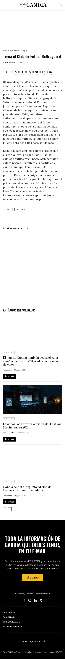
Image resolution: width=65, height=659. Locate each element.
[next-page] (10, 509)
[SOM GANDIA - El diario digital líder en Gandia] (33, 5)
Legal (31, 641)
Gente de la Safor (12, 622)
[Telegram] (36, 72)
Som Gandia (9, 612)
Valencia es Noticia (13, 626)
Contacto (29, 594)
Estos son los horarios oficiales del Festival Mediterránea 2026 (32, 426)
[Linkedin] (50, 72)
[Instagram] (29, 600)
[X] (29, 72)
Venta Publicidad (42, 594)
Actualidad (8, 352)
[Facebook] (23, 72)
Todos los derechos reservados (29, 652)
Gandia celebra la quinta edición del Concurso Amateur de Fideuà (27, 488)
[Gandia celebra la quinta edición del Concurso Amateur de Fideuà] (32, 462)
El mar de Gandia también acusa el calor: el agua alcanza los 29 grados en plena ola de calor (31, 361)
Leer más (9, 376)
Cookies (23, 641)
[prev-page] (5, 509)
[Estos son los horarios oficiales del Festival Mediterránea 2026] (32, 399)
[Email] (43, 72)
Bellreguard (20, 209)
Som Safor (8, 617)
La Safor (8, 209)
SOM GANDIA (9, 652)
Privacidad (40, 641)
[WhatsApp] (16, 72)
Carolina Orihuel (9, 433)
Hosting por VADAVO (53, 652)
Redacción (10, 62)
